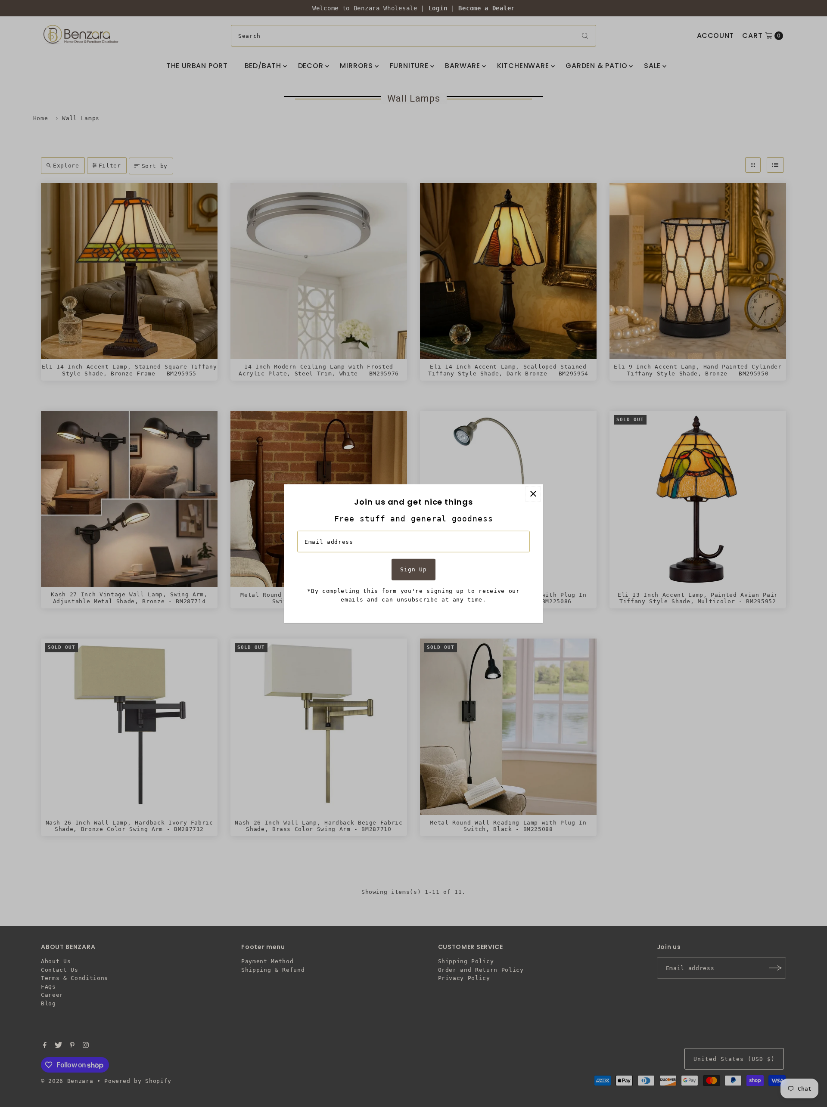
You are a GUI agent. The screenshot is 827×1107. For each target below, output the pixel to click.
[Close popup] (533, 493)
